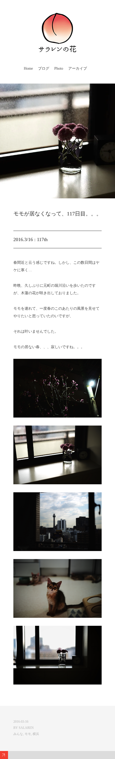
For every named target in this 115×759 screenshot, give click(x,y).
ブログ (43, 68)
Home (28, 68)
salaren (26, 728)
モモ (28, 734)
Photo (58, 68)
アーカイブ (77, 68)
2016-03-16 (20, 721)
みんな (18, 734)
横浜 (36, 734)
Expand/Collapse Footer (4, 755)
